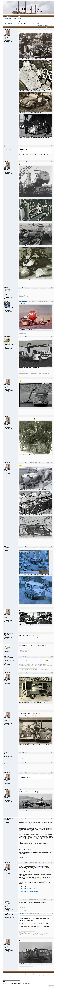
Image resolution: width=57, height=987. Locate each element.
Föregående (9, 23)
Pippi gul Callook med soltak (34, 373)
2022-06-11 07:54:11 (23, 752)
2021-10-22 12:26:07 (23, 145)
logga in (41, 25)
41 (29, 23)
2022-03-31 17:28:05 (23, 608)
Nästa (38, 23)
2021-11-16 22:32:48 (23, 301)
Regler (8, 16)
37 (18, 23)
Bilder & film (11, 21)
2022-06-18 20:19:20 (23, 818)
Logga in (18, 16)
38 (21, 23)
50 (34, 23)
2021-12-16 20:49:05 (23, 378)
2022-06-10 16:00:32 (23, 710)
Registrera (13, 16)
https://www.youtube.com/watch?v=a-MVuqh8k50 (28, 888)
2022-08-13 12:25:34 (23, 938)
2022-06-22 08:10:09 (23, 913)
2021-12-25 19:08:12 (23, 546)
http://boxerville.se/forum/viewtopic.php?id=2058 (27, 669)
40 (26, 23)
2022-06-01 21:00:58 (23, 672)
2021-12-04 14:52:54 (23, 336)
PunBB (28, 983)
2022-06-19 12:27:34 (23, 862)
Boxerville (6, 21)
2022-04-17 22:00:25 (23, 633)
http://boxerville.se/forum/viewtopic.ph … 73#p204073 (28, 933)
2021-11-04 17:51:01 (23, 161)
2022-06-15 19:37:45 (23, 789)
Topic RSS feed (50, 27)
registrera (46, 25)
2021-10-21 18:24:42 (23, 29)
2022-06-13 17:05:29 (23, 772)
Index (5, 16)
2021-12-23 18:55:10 (23, 462)
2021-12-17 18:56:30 (23, 416)
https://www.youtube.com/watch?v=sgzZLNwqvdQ (28, 891)
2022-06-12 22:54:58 (23, 762)
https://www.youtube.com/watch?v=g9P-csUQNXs (28, 715)
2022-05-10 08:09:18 (23, 643)
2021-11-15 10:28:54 (23, 287)
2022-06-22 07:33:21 (23, 899)
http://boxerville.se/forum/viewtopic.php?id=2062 (27, 665)
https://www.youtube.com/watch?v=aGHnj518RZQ (28, 637)
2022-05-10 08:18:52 (23, 656)
